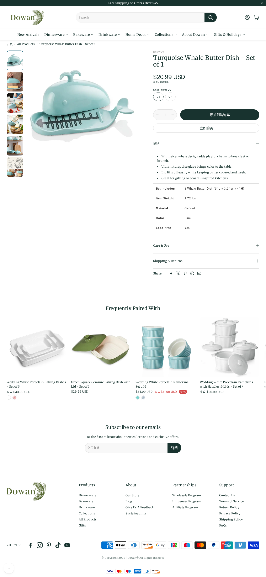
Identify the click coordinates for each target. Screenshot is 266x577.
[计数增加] (173, 115)
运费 (155, 82)
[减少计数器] (157, 115)
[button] (146, 17)
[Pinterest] (185, 273)
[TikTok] (58, 545)
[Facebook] (171, 273)
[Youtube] (67, 545)
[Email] (199, 273)
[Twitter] (178, 273)
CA (170, 96)
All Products (26, 44)
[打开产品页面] (36, 347)
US (158, 96)
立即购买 (206, 128)
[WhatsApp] (192, 273)
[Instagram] (40, 545)
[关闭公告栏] (262, 3)
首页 (10, 44)
